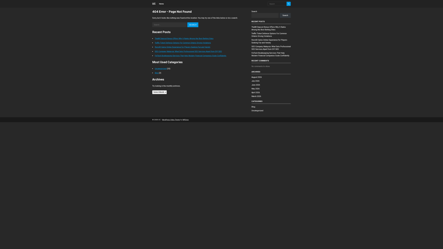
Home (161, 4)
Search (254, 11)
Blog (157, 73)
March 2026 (256, 96)
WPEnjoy (186, 120)
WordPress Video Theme (171, 120)
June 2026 (255, 85)
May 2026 (255, 89)
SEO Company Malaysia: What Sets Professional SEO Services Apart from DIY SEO (188, 51)
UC (154, 3)
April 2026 (255, 92)
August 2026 (256, 77)
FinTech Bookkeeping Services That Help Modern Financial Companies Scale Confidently (191, 56)
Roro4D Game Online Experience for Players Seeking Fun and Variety (182, 47)
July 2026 (255, 81)
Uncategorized (161, 69)
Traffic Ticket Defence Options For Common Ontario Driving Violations (183, 43)
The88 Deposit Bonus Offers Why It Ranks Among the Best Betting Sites (184, 38)
